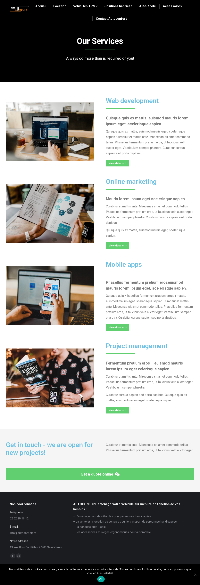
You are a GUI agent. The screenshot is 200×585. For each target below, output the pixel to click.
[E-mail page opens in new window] (18, 555)
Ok (101, 579)
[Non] (195, 575)
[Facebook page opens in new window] (12, 555)
